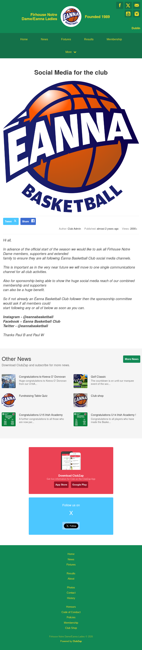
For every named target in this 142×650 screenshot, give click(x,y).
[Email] (136, 5)
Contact (71, 592)
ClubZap (77, 641)
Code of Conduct (71, 612)
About (71, 578)
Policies (71, 617)
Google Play (79, 484)
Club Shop (71, 627)
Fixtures (66, 39)
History (71, 598)
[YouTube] (128, 13)
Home (24, 39)
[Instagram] (136, 13)
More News (132, 359)
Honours (71, 606)
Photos (71, 587)
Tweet (8, 221)
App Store (61, 484)
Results (89, 39)
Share (25, 221)
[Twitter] (128, 5)
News (44, 39)
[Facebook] (119, 5)
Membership (114, 39)
